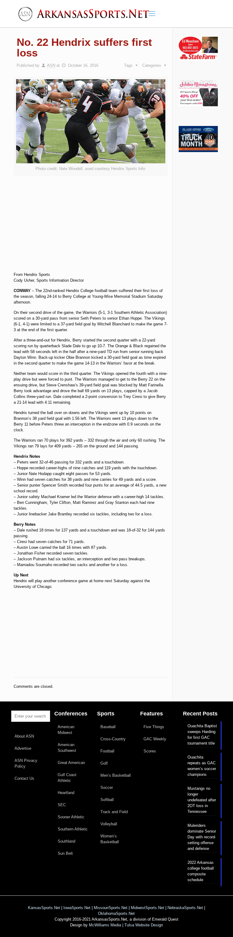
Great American (71, 762)
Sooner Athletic (71, 817)
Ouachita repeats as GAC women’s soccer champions (201, 766)
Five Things (154, 727)
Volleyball (108, 824)
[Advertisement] (91, 230)
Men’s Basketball (115, 775)
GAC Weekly (155, 739)
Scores (150, 751)
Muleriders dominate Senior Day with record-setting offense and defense (201, 837)
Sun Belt (65, 853)
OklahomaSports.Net (116, 913)
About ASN (24, 736)
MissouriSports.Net (110, 907)
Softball (107, 799)
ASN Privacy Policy (26, 763)
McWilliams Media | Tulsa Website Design (126, 925)
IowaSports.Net (76, 907)
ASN (51, 65)
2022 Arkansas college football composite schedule (200, 871)
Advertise (23, 748)
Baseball (108, 727)
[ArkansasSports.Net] (85, 13)
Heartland (66, 792)
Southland (66, 841)
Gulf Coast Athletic (67, 777)
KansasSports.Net (44, 907)
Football (107, 751)
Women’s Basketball (109, 839)
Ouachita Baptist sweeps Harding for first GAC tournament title (202, 734)
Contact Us (24, 778)
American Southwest (67, 747)
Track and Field (114, 812)
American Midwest (66, 730)
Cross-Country (113, 739)
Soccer (106, 787)
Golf (104, 763)
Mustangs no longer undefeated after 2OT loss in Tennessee (201, 800)
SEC (62, 805)
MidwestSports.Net (147, 907)
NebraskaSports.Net (185, 907)
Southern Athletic (73, 829)
